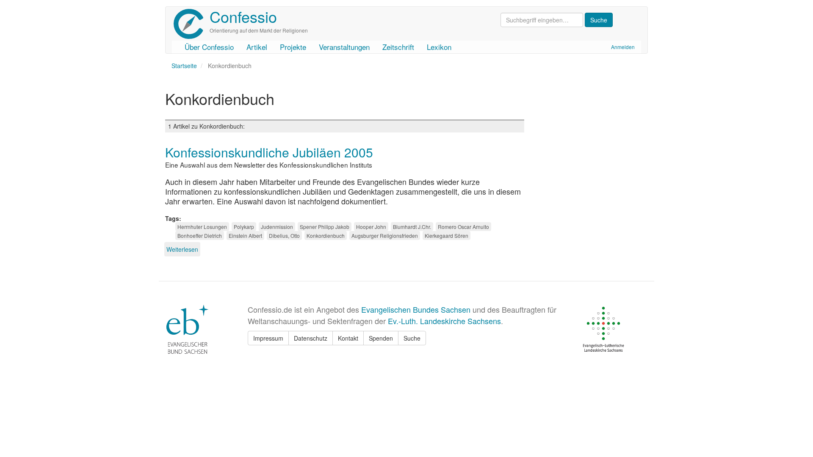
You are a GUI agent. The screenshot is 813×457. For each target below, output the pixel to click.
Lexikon (439, 46)
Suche (412, 338)
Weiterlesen (182, 249)
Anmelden (623, 46)
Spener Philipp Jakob (324, 226)
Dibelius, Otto (284, 235)
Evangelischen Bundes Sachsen (415, 309)
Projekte (293, 46)
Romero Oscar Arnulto (463, 226)
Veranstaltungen (344, 46)
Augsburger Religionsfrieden (384, 235)
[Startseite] (192, 24)
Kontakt (348, 338)
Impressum (268, 338)
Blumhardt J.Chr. (412, 226)
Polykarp (244, 226)
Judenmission (277, 226)
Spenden (381, 338)
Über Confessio (209, 46)
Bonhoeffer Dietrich (199, 235)
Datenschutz (310, 338)
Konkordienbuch (326, 235)
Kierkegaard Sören (446, 235)
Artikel (256, 46)
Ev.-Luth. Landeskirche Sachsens (444, 320)
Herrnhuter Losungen (202, 226)
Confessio (243, 16)
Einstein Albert (245, 235)
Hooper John (371, 226)
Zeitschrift (398, 46)
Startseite (184, 65)
